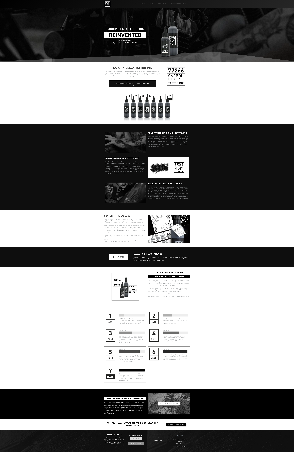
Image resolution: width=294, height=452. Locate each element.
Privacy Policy (179, 444)
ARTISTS (151, 4)
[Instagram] (182, 435)
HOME (134, 4)
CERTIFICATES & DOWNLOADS (178, 4)
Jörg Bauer (183, 446)
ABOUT (142, 4)
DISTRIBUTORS (162, 4)
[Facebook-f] (177, 435)
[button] (118, 257)
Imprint (180, 441)
